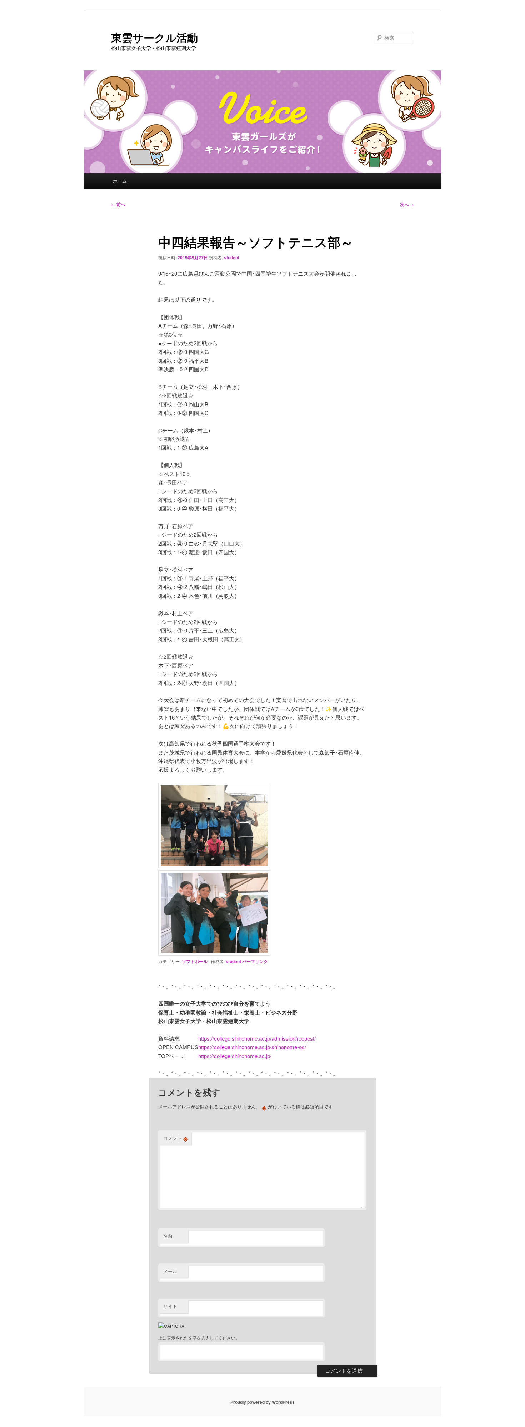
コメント (175, 1138)
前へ (118, 204)
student (231, 257)
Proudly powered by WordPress (262, 1402)
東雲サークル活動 (154, 37)
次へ (407, 204)
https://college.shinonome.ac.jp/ (234, 1056)
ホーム (120, 180)
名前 (167, 1235)
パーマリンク (255, 961)
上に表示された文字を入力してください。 (199, 1338)
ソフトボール (195, 961)
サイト (170, 1306)
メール (170, 1271)
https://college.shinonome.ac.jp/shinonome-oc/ (252, 1047)
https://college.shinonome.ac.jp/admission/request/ (257, 1038)
